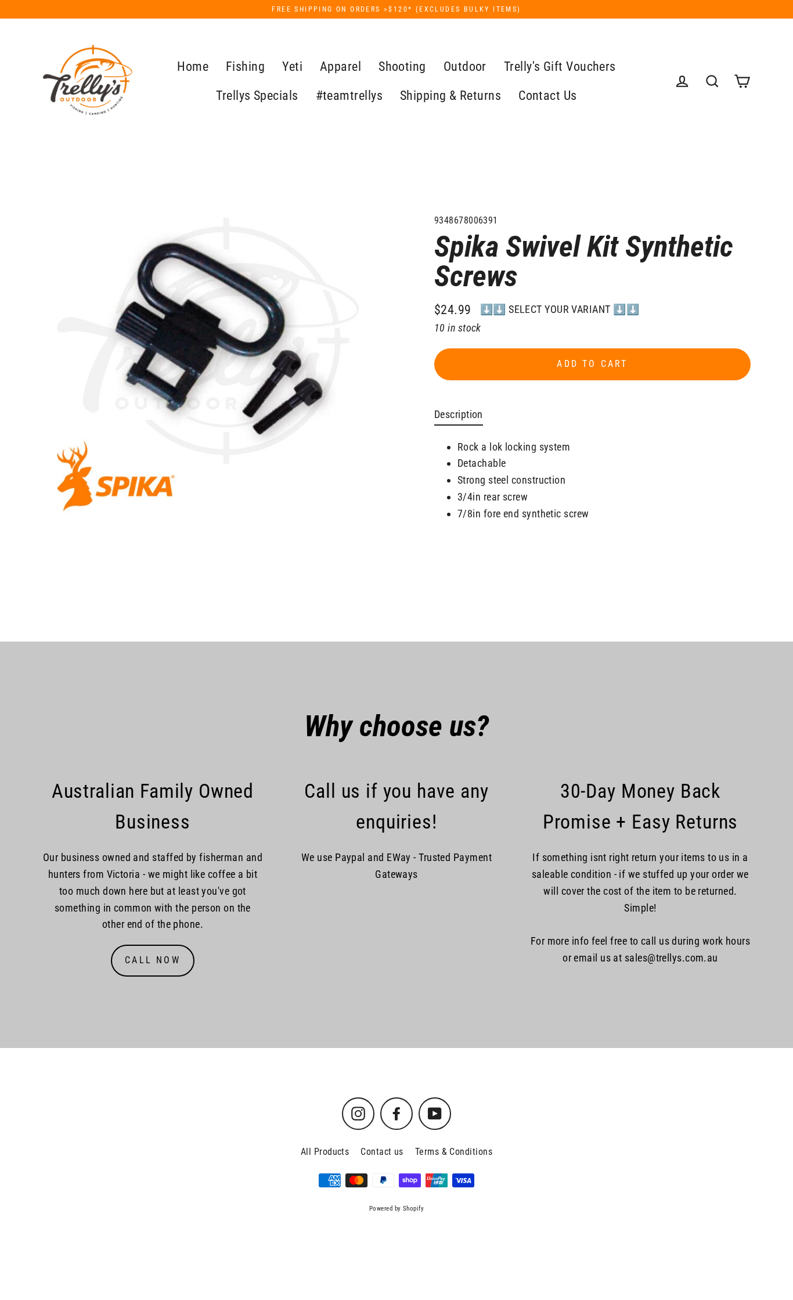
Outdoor (465, 66)
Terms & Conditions (453, 1151)
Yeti (292, 66)
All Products (325, 1151)
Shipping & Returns (450, 95)
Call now (153, 960)
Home (192, 66)
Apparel (340, 66)
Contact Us (547, 95)
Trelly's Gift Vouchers (560, 66)
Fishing (245, 66)
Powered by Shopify (396, 1208)
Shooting (402, 66)
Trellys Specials (257, 95)
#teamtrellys (349, 95)
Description (458, 414)
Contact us (382, 1151)
